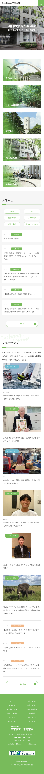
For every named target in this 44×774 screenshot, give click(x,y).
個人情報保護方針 (22, 761)
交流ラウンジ (12, 721)
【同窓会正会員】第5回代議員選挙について (21, 294)
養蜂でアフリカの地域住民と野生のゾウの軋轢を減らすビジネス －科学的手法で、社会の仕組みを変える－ (21, 610)
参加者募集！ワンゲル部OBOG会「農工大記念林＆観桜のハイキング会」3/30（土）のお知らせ (21, 668)
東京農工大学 (22, 753)
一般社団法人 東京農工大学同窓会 (11, 3)
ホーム (12, 701)
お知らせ (12, 705)
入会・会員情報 (32, 709)
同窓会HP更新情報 (11, 238)
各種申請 (32, 713)
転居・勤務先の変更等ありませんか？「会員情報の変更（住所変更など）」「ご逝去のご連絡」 (21, 256)
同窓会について (12, 709)
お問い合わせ (32, 717)
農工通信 (12, 717)
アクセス (32, 721)
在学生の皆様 (32, 705)
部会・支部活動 (12, 713)
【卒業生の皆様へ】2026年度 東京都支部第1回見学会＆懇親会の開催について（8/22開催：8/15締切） (21, 276)
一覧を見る (22, 324)
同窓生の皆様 (32, 701)
